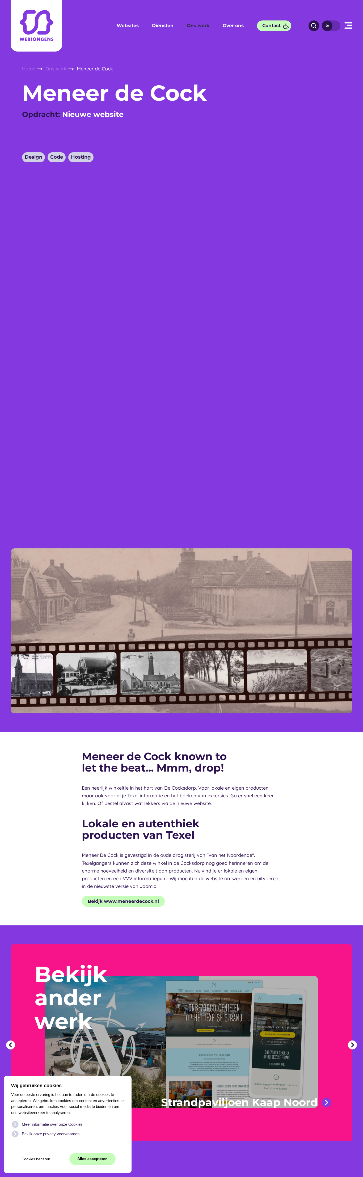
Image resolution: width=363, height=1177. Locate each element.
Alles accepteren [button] (92, 1159)
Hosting (81, 157)
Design (33, 157)
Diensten (163, 25)
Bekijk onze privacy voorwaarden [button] (50, 1134)
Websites (128, 25)
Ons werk (198, 25)
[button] (348, 26)
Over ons (233, 25)
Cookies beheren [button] (36, 1159)
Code (56, 157)
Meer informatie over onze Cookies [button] (52, 1124)
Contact (271, 25)
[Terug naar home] (36, 26)
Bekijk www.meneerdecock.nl (123, 901)
